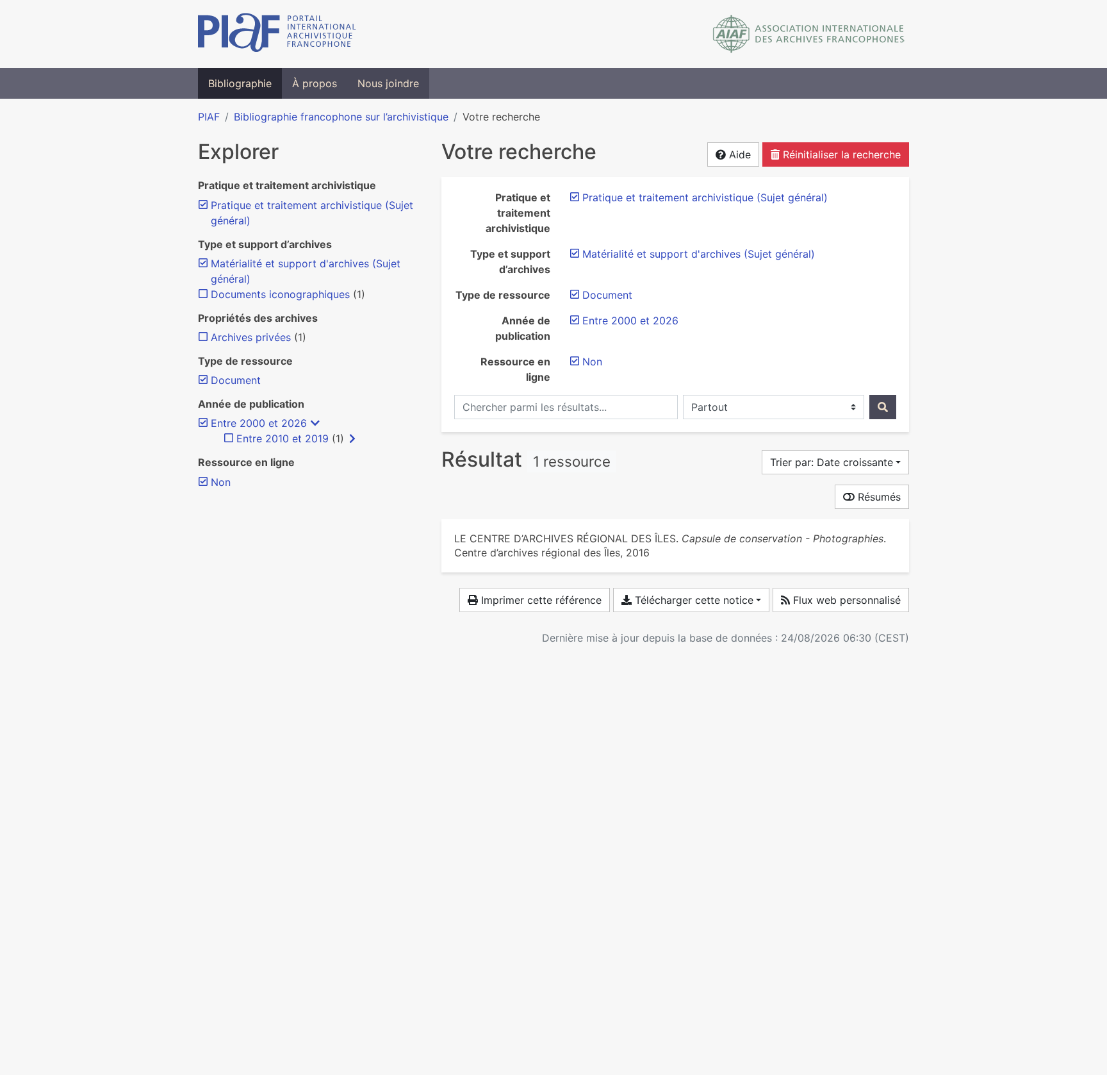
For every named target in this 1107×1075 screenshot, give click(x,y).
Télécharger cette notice (692, 600)
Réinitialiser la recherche (840, 154)
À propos (314, 83)
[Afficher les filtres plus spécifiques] (352, 438)
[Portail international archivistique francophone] (277, 34)
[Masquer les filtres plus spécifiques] (315, 423)
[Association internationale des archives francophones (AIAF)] (809, 34)
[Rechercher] (882, 407)
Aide (738, 154)
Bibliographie (240, 83)
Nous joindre (388, 83)
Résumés (878, 496)
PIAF (209, 116)
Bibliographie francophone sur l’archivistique (341, 116)
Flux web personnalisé (845, 600)
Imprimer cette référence (540, 600)
